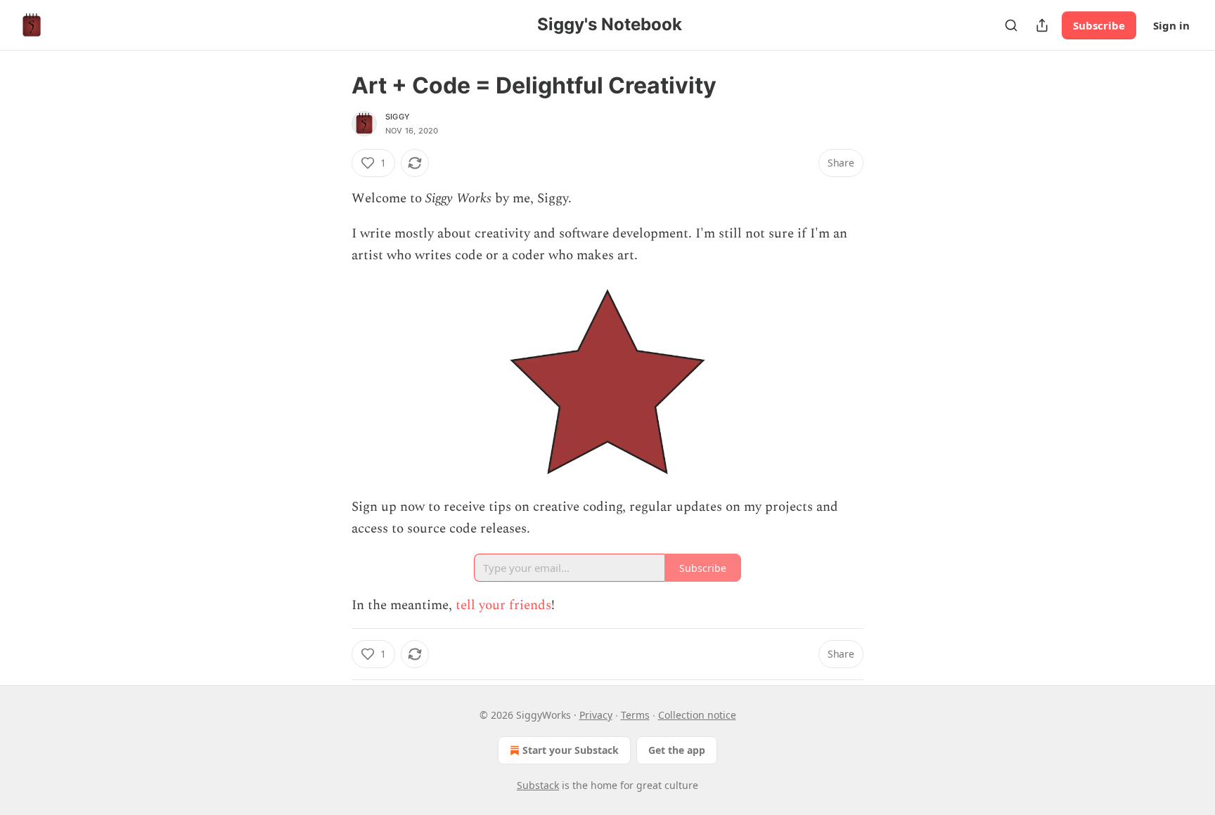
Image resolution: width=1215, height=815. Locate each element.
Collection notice (697, 715)
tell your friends (503, 605)
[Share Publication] (1042, 25)
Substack (538, 785)
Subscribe (1099, 25)
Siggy (397, 117)
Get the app (676, 750)
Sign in (1171, 25)
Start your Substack (570, 750)
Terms (635, 715)
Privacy (595, 715)
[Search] (1011, 25)
